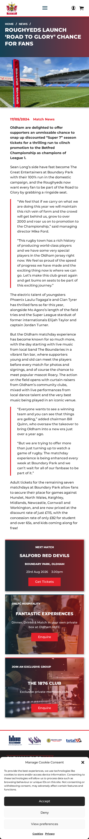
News (23, 24)
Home (9, 24)
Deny (45, 813)
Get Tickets (44, 582)
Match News (44, 119)
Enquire (44, 637)
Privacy (50, 833)
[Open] (44, 8)
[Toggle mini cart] (81, 8)
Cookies (37, 833)
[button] (83, 762)
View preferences (44, 824)
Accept (44, 801)
